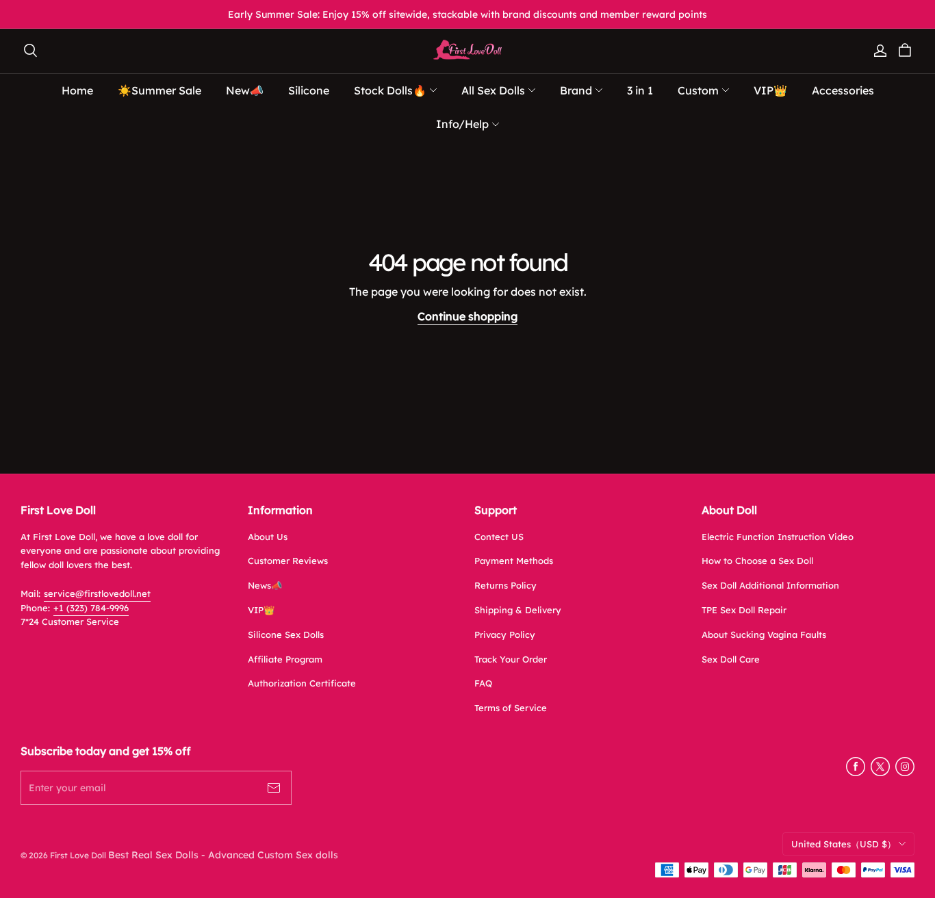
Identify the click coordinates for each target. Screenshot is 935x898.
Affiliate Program (285, 659)
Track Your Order (510, 659)
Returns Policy (505, 585)
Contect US (499, 536)
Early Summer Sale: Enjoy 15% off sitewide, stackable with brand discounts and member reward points (467, 14)
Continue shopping (467, 316)
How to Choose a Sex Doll (757, 560)
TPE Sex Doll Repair (744, 609)
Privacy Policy (504, 634)
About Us (267, 536)
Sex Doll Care (731, 659)
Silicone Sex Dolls (286, 634)
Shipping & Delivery (517, 609)
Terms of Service (510, 707)
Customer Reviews (288, 560)
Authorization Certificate (302, 683)
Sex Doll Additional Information (770, 585)
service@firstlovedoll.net (97, 593)
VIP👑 (261, 609)
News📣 (265, 585)
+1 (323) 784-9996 (91, 607)
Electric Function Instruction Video (778, 536)
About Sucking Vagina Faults (764, 634)
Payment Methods (513, 560)
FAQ (483, 683)
